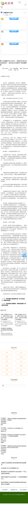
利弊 (21, 365)
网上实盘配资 (23, 489)
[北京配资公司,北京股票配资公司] (4, 429)
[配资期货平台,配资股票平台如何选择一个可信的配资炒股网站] (4, 438)
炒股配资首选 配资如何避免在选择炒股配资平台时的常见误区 (16, 446)
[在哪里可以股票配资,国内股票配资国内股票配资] (7, 330)
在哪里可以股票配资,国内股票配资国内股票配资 (16, 419)
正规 (21, 357)
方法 (21, 361)
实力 (7, 361)
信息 (21, 370)
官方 (21, 374)
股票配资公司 (14, 489)
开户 (21, 352)
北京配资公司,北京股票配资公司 (15, 428)
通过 (7, 370)
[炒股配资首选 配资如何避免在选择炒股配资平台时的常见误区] (4, 450)
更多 (24, 12)
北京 (7, 352)
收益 (7, 365)
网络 (7, 357)
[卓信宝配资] (7, 3)
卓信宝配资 (4, 489)
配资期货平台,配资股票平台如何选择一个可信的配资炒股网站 (16, 435)
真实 (7, 374)
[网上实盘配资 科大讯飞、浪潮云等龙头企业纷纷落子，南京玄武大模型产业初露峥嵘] (7, 316)
